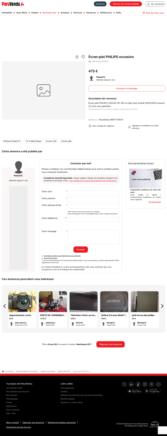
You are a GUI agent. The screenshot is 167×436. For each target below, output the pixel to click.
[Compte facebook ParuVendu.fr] (138, 384)
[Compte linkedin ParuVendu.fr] (131, 384)
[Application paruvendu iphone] (134, 391)
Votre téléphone (49, 218)
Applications (11, 406)
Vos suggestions (67, 388)
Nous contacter (12, 410)
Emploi (34, 12)
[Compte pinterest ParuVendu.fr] (151, 384)
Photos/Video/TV (12, 141)
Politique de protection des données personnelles (82, 395)
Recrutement (11, 395)
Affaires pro (106, 12)
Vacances (91, 12)
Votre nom (47, 191)
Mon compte (12, 422)
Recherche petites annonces (62, 422)
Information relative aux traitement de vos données (62, 256)
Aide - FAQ (10, 413)
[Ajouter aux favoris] (83, 57)
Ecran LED (51, 141)
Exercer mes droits (50, 258)
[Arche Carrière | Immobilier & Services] (155, 425)
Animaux (65, 12)
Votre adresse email (51, 205)
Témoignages (12, 399)
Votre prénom (48, 198)
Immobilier (7, 12)
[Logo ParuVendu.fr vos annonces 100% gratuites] (13, 7)
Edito (118, 12)
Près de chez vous (155, 13)
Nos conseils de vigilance (103, 126)
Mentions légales (68, 399)
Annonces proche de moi (18, 427)
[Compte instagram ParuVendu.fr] (144, 384)
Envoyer (81, 249)
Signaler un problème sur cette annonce (145, 126)
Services (78, 12)
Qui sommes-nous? (14, 388)
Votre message (49, 231)
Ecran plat (66, 141)
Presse (9, 402)
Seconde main (49, 12)
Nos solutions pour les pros (17, 391)
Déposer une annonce (33, 422)
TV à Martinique (33, 141)
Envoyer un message (126, 88)
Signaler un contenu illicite (72, 402)
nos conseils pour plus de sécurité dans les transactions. (93, 180)
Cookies (64, 391)
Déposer (126, 4)
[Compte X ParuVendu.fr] (124, 384)
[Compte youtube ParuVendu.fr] (158, 384)
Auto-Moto (21, 12)
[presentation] (5, 306)
